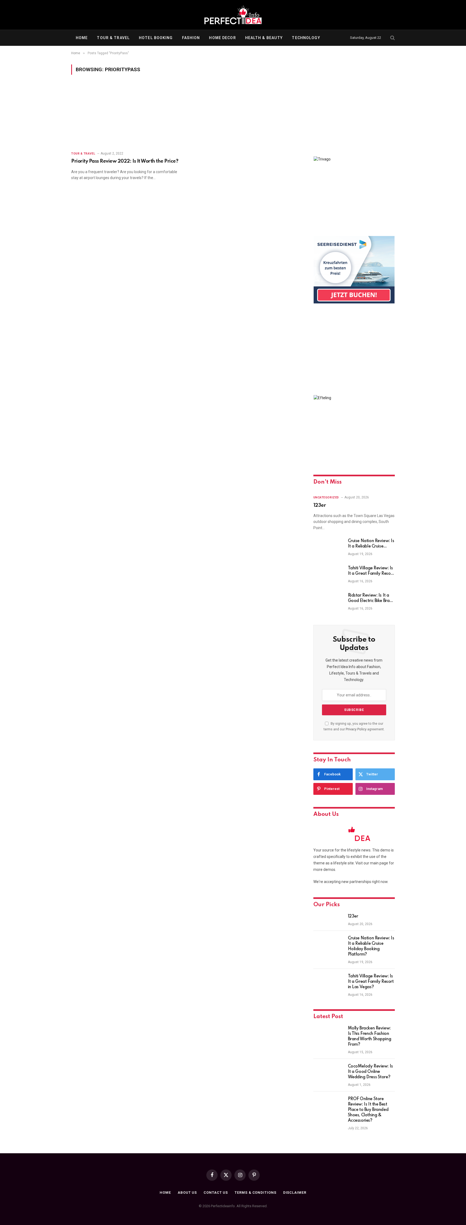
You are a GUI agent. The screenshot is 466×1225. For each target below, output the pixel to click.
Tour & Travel (113, 38)
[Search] (392, 38)
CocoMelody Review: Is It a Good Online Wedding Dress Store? (370, 1071)
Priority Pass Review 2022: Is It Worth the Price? (124, 161)
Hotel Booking (156, 38)
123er (319, 505)
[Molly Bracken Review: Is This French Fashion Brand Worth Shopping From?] (328, 1035)
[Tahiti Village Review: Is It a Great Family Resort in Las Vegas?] (328, 575)
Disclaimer (294, 1192)
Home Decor (222, 38)
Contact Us (216, 1192)
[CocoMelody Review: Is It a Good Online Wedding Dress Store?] (328, 1073)
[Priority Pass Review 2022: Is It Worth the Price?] (125, 116)
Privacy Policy (356, 729)
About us (187, 1192)
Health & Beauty (264, 38)
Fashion (191, 38)
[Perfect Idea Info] (233, 15)
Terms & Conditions (255, 1192)
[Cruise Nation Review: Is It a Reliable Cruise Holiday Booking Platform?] (328, 548)
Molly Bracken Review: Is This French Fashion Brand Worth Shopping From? (369, 1036)
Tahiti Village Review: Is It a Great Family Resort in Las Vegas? (371, 571)
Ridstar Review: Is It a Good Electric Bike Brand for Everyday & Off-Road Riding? (371, 598)
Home (82, 38)
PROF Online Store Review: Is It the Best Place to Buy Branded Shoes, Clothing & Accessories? (368, 1110)
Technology (306, 38)
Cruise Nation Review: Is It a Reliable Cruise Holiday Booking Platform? (371, 544)
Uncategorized (326, 497)
